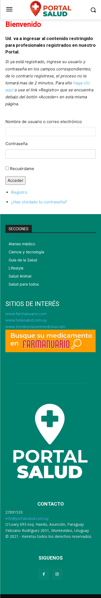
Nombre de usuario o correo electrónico (43, 121)
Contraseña (16, 143)
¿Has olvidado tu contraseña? (39, 201)
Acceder (15, 180)
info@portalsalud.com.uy (26, 518)
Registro (19, 192)
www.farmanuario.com (26, 313)
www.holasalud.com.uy (26, 320)
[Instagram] (57, 574)
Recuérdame (22, 168)
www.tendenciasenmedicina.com (35, 326)
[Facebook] (44, 574)
